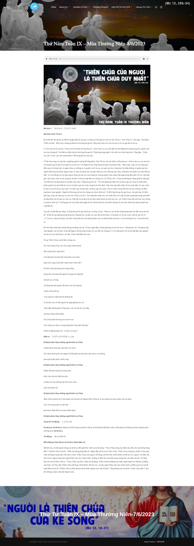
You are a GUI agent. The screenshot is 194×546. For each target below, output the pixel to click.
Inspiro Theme (149, 542)
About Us (63, 7)
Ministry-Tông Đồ (100, 7)
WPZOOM (160, 542)
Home (53, 7)
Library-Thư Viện (143, 7)
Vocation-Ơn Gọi (80, 7)
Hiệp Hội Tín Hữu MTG (120, 7)
